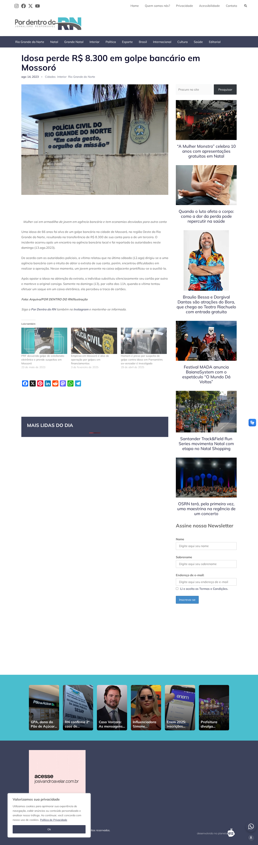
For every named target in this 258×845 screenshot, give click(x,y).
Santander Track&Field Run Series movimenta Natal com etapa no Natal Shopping (206, 443)
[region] (49, 815)
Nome (180, 539)
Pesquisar (225, 89)
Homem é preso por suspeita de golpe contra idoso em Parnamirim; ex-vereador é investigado (142, 359)
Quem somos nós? (157, 6)
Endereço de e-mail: (190, 575)
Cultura (182, 42)
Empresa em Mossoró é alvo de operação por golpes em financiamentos (90, 359)
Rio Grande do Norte (29, 42)
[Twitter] (30, 6)
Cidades (50, 77)
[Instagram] (16, 6)
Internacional (162, 42)
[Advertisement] (181, 22)
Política (111, 42)
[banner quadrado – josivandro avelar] (57, 778)
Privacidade (184, 6)
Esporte (127, 42)
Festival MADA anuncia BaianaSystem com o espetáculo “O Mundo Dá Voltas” (206, 374)
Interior (95, 42)
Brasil (143, 42)
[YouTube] (37, 6)
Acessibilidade (209, 6)
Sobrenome (184, 557)
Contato (231, 6)
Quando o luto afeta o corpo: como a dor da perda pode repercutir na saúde (206, 216)
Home (135, 6)
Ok (49, 829)
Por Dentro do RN (43, 309)
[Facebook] (23, 6)
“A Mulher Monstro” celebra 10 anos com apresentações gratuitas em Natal (206, 151)
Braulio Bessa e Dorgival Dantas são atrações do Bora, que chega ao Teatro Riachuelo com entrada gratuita (206, 304)
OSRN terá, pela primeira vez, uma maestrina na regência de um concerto (206, 508)
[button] (246, 6)
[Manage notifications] (251, 838)
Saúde (198, 42)
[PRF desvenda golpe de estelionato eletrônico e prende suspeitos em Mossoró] (44, 341)
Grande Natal (73, 42)
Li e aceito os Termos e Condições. (204, 589)
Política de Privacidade (53, 820)
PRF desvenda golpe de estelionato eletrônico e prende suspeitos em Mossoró (42, 359)
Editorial (215, 42)
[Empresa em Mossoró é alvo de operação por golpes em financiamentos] (94, 341)
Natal (54, 42)
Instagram (80, 309)
